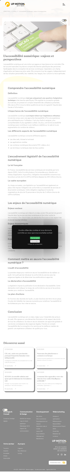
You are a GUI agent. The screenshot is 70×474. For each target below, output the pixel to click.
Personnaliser (35, 241)
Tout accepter (35, 238)
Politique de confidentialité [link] (35, 244)
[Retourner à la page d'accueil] (15, 4)
